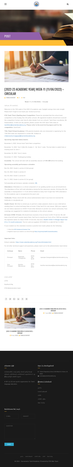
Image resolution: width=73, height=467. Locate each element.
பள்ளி (39, 395)
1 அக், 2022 (48, 313)
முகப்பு (40, 388)
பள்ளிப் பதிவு (41, 399)
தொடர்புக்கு (41, 403)
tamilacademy (10, 97)
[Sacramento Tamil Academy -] (36, 4)
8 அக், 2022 (14, 335)
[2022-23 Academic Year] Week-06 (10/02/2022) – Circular (53, 310)
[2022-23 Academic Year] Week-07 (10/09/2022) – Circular (19, 332)
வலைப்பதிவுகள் (42, 391)
